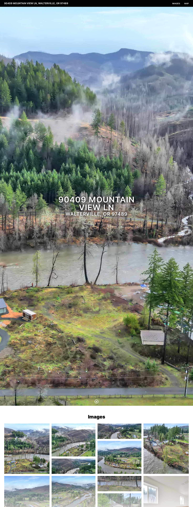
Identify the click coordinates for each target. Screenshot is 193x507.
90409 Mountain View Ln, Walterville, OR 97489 (36, 3)
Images (176, 3)
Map (186, 3)
